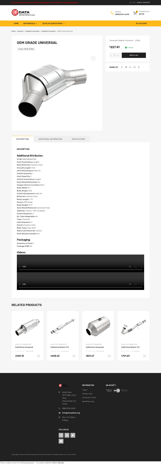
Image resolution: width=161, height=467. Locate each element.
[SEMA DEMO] (23, 15)
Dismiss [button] (61, 463)
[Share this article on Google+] (130, 67)
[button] (93, 58)
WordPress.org (88, 401)
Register (146, 2)
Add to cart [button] (38, 356)
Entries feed (87, 394)
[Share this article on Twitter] (125, 67)
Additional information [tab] (50, 139)
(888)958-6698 (121, 14)
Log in (84, 390)
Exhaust (20, 31)
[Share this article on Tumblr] (138, 67)
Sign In (139, 2)
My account (141, 24)
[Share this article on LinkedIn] (134, 67)
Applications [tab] (78, 139)
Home (16, 24)
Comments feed (89, 397)
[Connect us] (61, 435)
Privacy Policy (71, 454)
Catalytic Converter (32, 31)
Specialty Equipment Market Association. (38, 454)
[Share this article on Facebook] (121, 67)
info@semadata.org (71, 413)
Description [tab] (22, 139)
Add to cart (134, 55)
